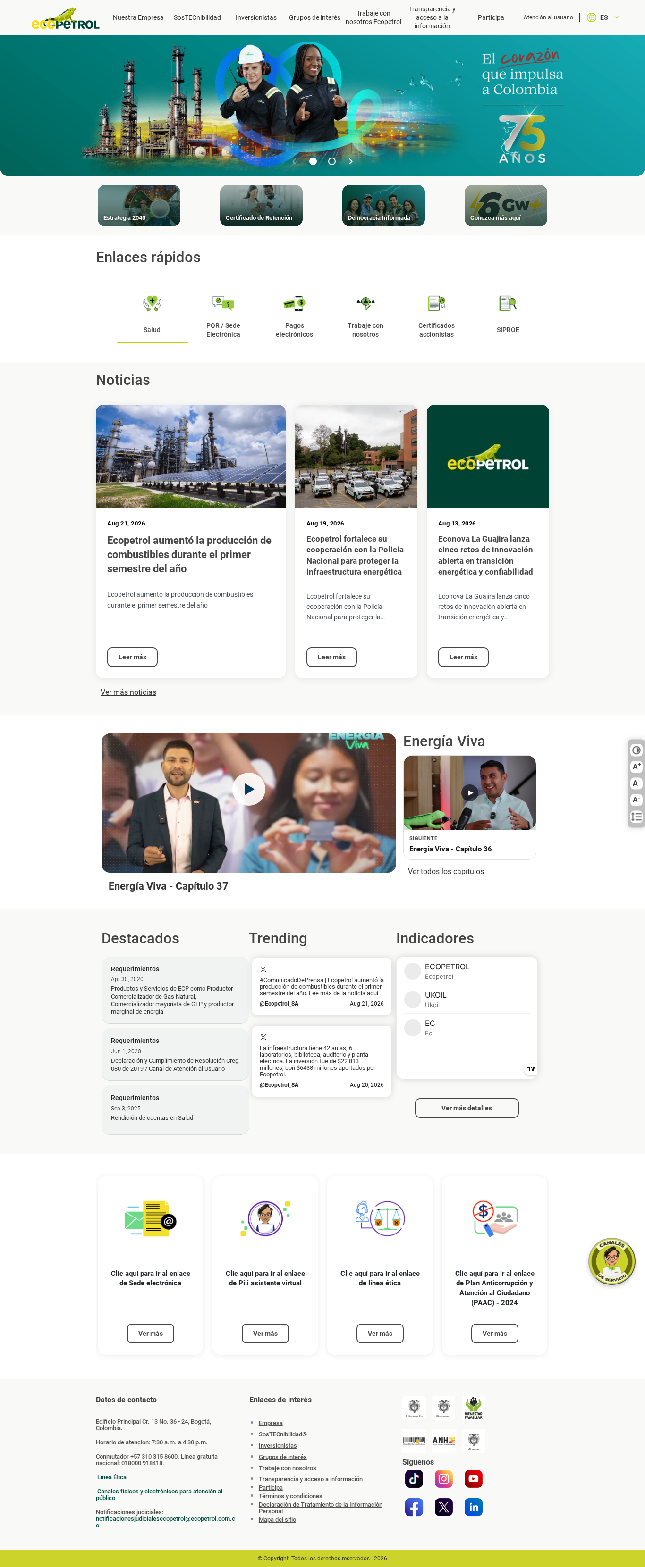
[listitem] (150, 1265)
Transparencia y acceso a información (311, 1479)
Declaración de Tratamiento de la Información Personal (320, 1508)
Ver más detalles (466, 1108)
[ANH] (444, 1441)
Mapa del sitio (277, 1520)
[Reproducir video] (248, 789)
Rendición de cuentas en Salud (152, 1117)
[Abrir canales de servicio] (612, 1261)
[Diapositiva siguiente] (350, 161)
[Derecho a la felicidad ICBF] (473, 1408)
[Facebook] (414, 1507)
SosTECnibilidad (197, 17)
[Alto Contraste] (636, 750)
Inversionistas (256, 17)
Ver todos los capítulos (446, 871)
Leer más (132, 657)
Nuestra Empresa (138, 17)
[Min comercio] (444, 1408)
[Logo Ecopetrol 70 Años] (66, 18)
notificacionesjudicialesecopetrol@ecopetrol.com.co (165, 1522)
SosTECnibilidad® (283, 1434)
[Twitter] (444, 1507)
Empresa (271, 1422)
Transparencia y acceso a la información (432, 17)
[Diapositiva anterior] (294, 161)
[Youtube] (473, 1478)
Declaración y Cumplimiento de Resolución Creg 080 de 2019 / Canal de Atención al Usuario (174, 1064)
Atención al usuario (548, 17)
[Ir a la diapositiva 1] (313, 161)
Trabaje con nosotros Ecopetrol (373, 17)
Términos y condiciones (290, 1496)
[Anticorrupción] (414, 1408)
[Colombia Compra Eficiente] (414, 1441)
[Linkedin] (473, 1507)
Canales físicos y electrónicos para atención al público (159, 1494)
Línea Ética (112, 1477)
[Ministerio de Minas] (473, 1441)
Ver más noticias (128, 692)
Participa (491, 17)
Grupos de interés (314, 17)
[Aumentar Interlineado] (636, 817)
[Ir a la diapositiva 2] (331, 161)
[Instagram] (444, 1478)
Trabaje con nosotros (287, 1468)
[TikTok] (414, 1478)
